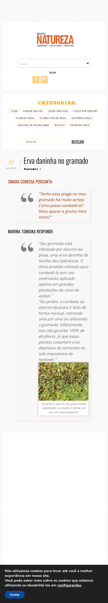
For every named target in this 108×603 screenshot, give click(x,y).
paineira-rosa (80, 125)
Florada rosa (25, 118)
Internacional (81, 118)
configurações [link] (69, 585)
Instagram (44, 79)
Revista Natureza (55, 39)
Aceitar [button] (15, 595)
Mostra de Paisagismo (33, 125)
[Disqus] (54, 504)
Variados (31, 169)
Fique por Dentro (85, 111)
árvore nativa (33, 111)
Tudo (14, 111)
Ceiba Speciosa (58, 111)
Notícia (60, 125)
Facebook (36, 79)
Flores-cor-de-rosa (53, 118)
